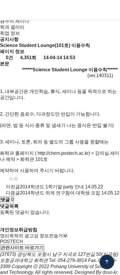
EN (88, 10)
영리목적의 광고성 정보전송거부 (34, 235)
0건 (9, 57)
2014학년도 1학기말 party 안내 (52, 186)
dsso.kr (110, 272)
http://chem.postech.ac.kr (63, 153)
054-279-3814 (72, 260)
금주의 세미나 (14, 21)
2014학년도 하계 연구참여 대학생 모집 (60, 192)
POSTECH (11, 241)
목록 (13, 178)
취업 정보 (10, 33)
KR (78, 10)
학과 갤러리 (12, 27)
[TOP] (107, 262)
